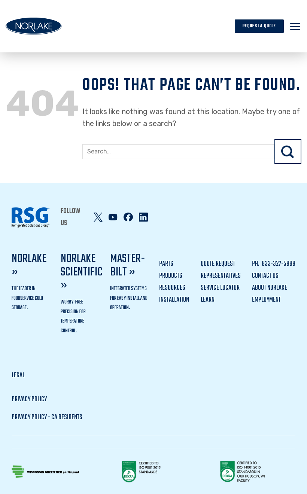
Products (170, 276)
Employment (266, 300)
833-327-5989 (278, 264)
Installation (174, 300)
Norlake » (29, 265)
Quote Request (218, 264)
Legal (18, 375)
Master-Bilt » (127, 265)
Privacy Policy (29, 399)
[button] (295, 26)
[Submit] (287, 151)
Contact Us (265, 276)
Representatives (221, 276)
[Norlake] (34, 26)
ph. (256, 264)
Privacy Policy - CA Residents (47, 417)
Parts (166, 264)
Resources (172, 288)
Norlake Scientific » (82, 272)
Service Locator (220, 288)
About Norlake (269, 288)
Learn (208, 300)
